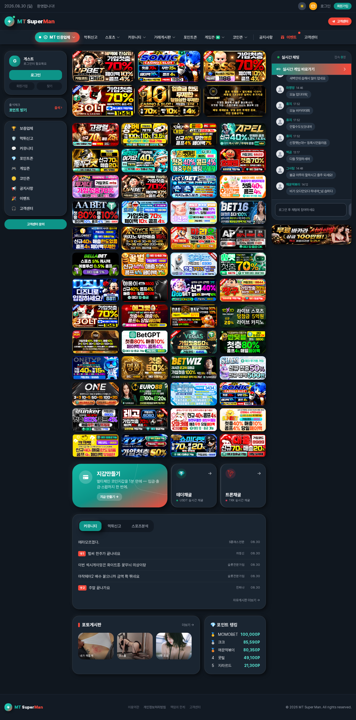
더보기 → (188, 625)
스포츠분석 (140, 526)
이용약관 (133, 707)
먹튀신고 (22, 138)
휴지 (289, 104)
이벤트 (20, 198)
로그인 (325, 6)
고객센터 (342, 21)
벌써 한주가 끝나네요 (104, 553)
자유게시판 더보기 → (246, 600)
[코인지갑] (313, 6)
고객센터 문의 (35, 224)
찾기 (49, 86)
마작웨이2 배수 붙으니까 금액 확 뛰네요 (108, 576)
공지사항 (266, 37)
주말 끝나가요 (99, 588)
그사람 (290, 168)
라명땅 (290, 88)
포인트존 (190, 37)
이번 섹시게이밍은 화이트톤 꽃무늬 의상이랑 (112, 565)
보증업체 (22, 128)
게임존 (20, 168)
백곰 (289, 152)
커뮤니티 (22, 148)
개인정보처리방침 (155, 707)
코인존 (20, 178)
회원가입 (342, 6)
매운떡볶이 (293, 184)
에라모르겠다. (88, 542)
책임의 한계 (177, 707)
